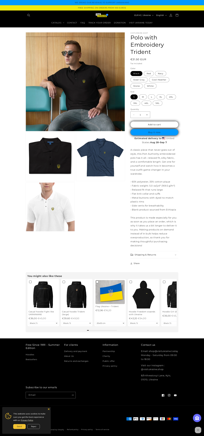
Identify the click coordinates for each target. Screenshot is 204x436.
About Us (69, 356)
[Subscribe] (72, 395)
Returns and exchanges (76, 361)
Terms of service (102, 429)
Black (136, 73)
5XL (157, 103)
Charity (106, 356)
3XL (135, 103)
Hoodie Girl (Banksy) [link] (173, 311)
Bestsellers (31, 359)
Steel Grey (139, 80)
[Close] (48, 409)
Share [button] (137, 263)
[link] (43, 294)
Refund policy (73, 429)
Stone (136, 86)
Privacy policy (110, 366)
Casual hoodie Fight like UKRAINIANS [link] (41, 313)
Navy (160, 73)
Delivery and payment (75, 351)
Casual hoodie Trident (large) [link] (73, 313)
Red (149, 73)
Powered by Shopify (55, 430)
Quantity (134, 109)
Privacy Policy (27, 420)
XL (160, 97)
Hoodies (30, 354)
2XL (171, 97)
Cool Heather (159, 80)
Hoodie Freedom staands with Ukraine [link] (142, 313)
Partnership (109, 351)
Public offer (109, 361)
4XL (146, 103)
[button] (29, 15)
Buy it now (154, 132)
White (150, 86)
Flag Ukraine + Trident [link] (107, 306)
